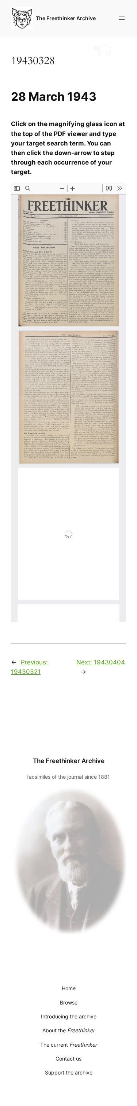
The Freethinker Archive (66, 18)
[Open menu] (121, 18)
